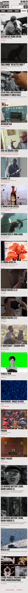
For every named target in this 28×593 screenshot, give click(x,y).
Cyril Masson (3, 293)
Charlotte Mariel (11, 265)
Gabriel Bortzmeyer (5, 237)
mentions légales (10, 590)
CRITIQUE (3, 11)
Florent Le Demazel (5, 493)
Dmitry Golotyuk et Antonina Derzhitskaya (9, 154)
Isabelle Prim (3, 377)
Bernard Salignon (4, 462)
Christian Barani (4, 434)
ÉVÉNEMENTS (24, 11)
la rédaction (19, 590)
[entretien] (3, 42)
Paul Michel (3, 40)
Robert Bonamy (4, 68)
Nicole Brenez (4, 583)
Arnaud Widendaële (5, 406)
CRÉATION (17, 11)
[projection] (3, 14)
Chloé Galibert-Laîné (5, 182)
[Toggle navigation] (26, 6)
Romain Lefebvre (4, 265)
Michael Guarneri (4, 553)
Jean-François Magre (5, 126)
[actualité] (3, 351)
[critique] (2, 324)
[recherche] (3, 184)
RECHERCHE (10, 11)
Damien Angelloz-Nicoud (6, 210)
